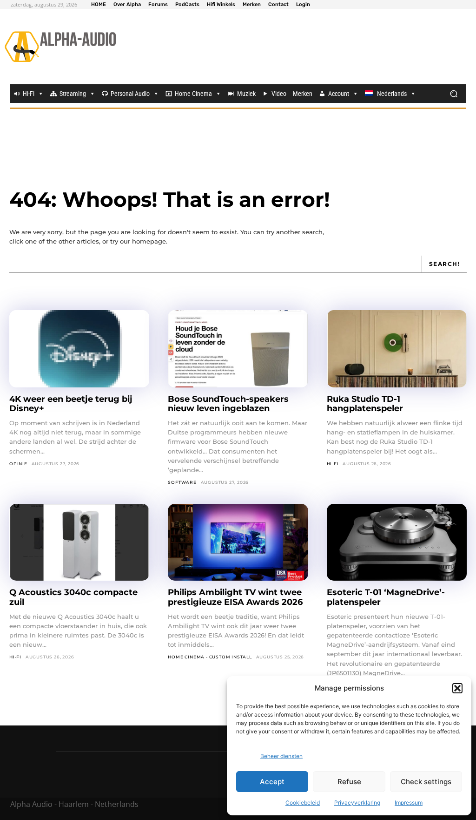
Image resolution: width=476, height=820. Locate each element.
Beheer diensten (281, 755)
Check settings (426, 781)
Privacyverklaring (357, 802)
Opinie (18, 463)
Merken (302, 93)
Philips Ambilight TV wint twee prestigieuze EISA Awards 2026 (235, 597)
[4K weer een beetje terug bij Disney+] (79, 348)
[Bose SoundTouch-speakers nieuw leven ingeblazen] (238, 348)
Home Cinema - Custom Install (209, 656)
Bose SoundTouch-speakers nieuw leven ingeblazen (228, 404)
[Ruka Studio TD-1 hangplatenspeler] (397, 348)
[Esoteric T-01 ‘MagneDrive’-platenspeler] (397, 542)
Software (182, 482)
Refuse (349, 781)
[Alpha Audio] (60, 46)
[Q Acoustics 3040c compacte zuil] (79, 542)
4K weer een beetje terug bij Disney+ (70, 404)
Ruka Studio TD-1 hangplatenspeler (365, 404)
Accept (272, 781)
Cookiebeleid (302, 802)
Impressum (409, 802)
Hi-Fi (28, 93)
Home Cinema (193, 93)
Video (278, 93)
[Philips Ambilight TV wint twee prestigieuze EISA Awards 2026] (238, 542)
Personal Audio (130, 93)
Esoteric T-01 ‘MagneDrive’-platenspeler (386, 597)
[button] (457, 688)
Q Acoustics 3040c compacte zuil (73, 597)
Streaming (73, 93)
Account (338, 93)
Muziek (246, 93)
